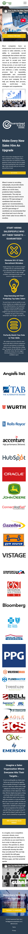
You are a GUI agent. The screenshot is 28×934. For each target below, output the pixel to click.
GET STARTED (14, 172)
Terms (14, 927)
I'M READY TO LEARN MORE (14, 910)
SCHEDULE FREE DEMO (14, 36)
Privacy (14, 930)
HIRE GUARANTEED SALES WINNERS (14, 821)
